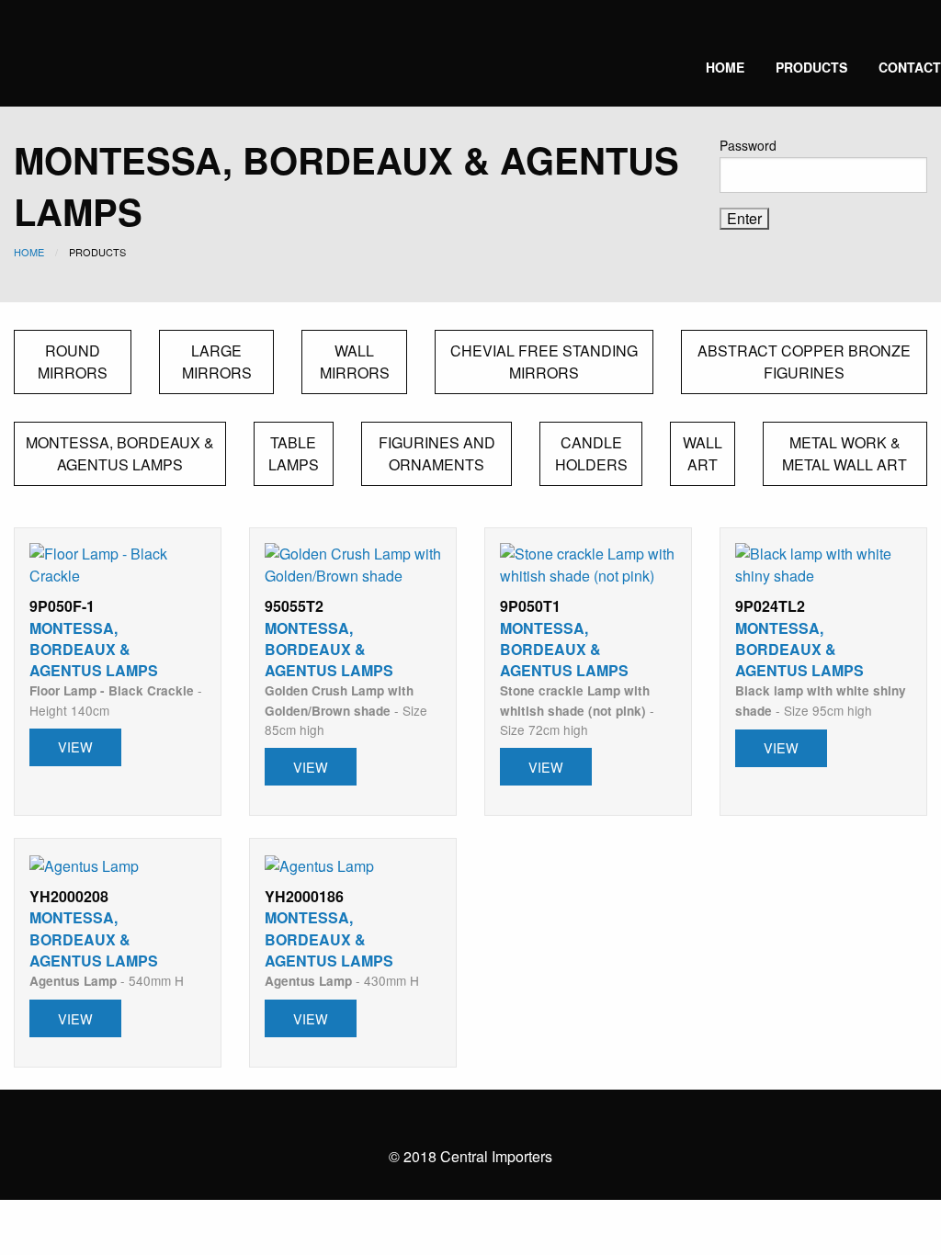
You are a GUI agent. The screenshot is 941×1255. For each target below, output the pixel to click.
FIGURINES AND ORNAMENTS (437, 453)
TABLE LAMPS (293, 453)
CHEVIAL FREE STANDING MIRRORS (544, 361)
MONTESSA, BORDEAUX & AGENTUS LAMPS (120, 453)
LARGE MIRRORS (217, 361)
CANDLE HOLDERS (591, 453)
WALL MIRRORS (355, 361)
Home (725, 67)
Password (748, 145)
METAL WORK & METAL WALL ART (844, 453)
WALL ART (702, 453)
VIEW (75, 746)
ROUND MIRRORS (73, 361)
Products (811, 67)
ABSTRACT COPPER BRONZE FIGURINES (804, 361)
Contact (910, 67)
